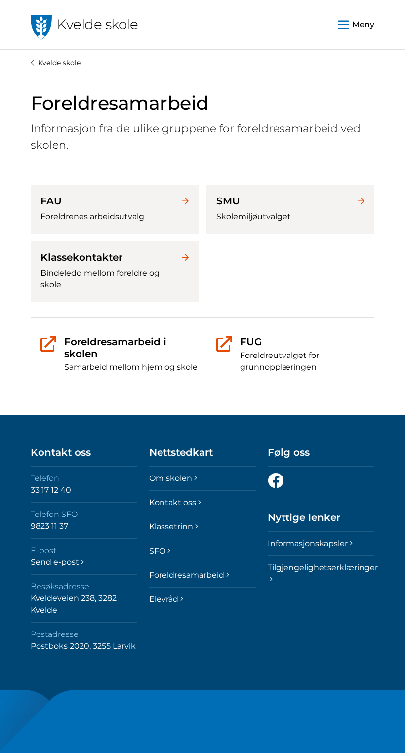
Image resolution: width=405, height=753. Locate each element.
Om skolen (170, 478)
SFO (157, 550)
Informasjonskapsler (308, 543)
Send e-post (55, 562)
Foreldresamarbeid (186, 575)
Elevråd (163, 599)
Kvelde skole (59, 62)
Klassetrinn (171, 526)
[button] (356, 25)
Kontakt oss (172, 502)
